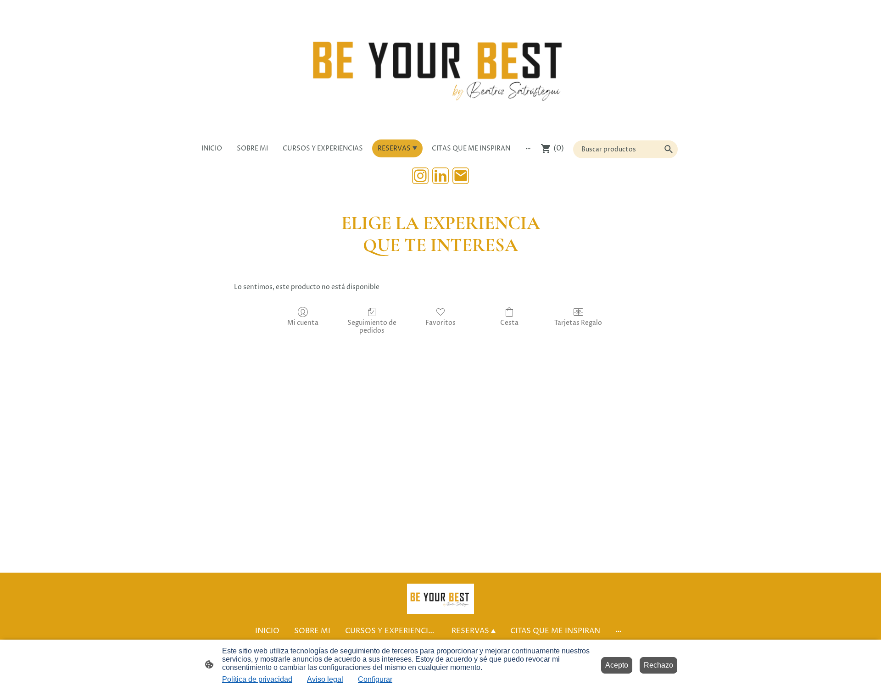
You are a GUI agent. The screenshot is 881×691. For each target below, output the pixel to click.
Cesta (509, 322)
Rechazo (658, 665)
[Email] (460, 175)
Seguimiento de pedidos (371, 326)
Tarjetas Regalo (578, 322)
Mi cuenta (302, 322)
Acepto (616, 665)
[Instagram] (420, 175)
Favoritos (440, 322)
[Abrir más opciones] (528, 148)
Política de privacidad (257, 679)
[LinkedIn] (440, 175)
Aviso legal (325, 679)
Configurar (375, 679)
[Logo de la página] (440, 68)
